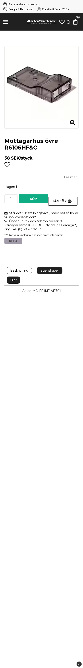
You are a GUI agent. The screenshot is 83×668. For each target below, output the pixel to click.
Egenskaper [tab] (49, 270)
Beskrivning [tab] (19, 270)
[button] (62, 22)
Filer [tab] (13, 280)
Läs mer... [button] (71, 177)
